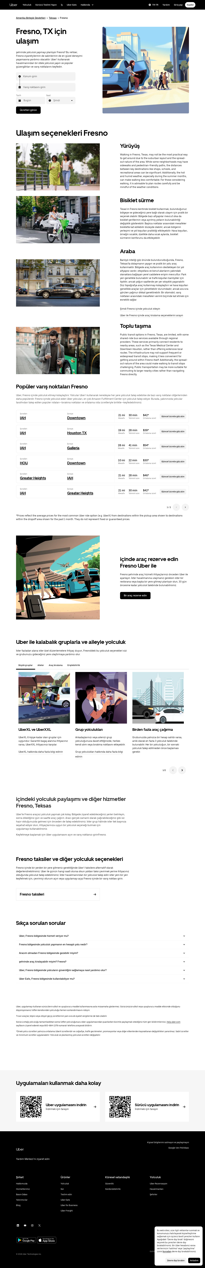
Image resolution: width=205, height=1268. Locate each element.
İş (62, 5)
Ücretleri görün (28, 110)
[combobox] (23, 76)
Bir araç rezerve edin (135, 595)
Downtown (76, 418)
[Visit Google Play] (26, 1240)
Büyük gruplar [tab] (25, 665)
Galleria (73, 448)
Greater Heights (33, 478)
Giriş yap (178, 5)
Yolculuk (27, 5)
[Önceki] (173, 770)
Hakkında (85, 5)
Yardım (166, 5)
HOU (24, 463)
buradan (167, 1251)
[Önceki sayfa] (176, 507)
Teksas (53, 18)
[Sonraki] (182, 770)
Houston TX (77, 433)
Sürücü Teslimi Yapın (46, 5)
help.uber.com (173, 1022)
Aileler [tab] (41, 665)
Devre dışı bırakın (176, 1260)
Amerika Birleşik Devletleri (30, 18)
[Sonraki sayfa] (185, 507)
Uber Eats (72, 5)
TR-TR (155, 5)
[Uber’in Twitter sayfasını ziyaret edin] (39, 1225)
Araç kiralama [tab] (56, 665)
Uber (13, 5)
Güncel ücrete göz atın (172, 416)
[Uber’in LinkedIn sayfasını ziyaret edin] (17, 1225)
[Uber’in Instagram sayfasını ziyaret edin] (32, 1225)
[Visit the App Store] (46, 1240)
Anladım (194, 1260)
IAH (23, 418)
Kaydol (190, 5)
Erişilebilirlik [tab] (73, 665)
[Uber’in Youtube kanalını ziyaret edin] (25, 1225)
